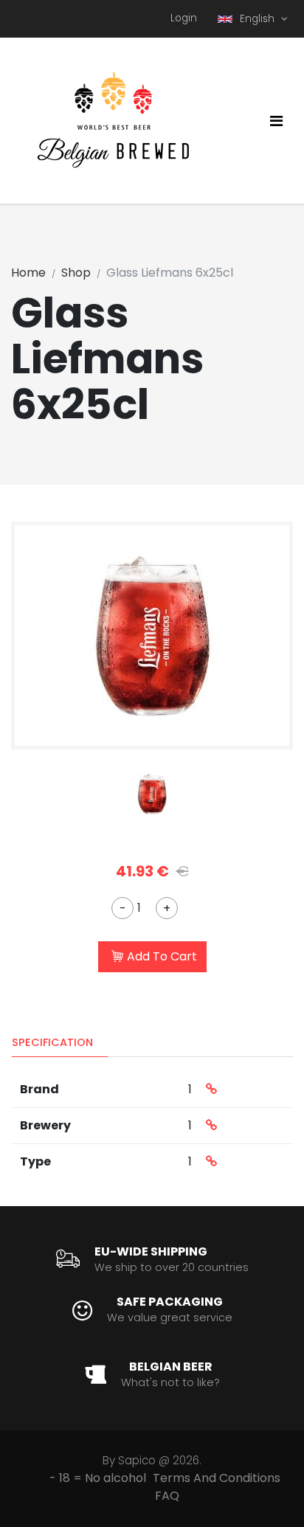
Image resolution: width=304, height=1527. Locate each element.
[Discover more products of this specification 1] (211, 1089)
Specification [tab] (52, 1042)
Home (28, 272)
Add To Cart (162, 956)
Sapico (137, 1460)
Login (183, 18)
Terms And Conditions (216, 1477)
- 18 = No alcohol (97, 1477)
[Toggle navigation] (276, 121)
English (258, 19)
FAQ (167, 1495)
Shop (76, 272)
